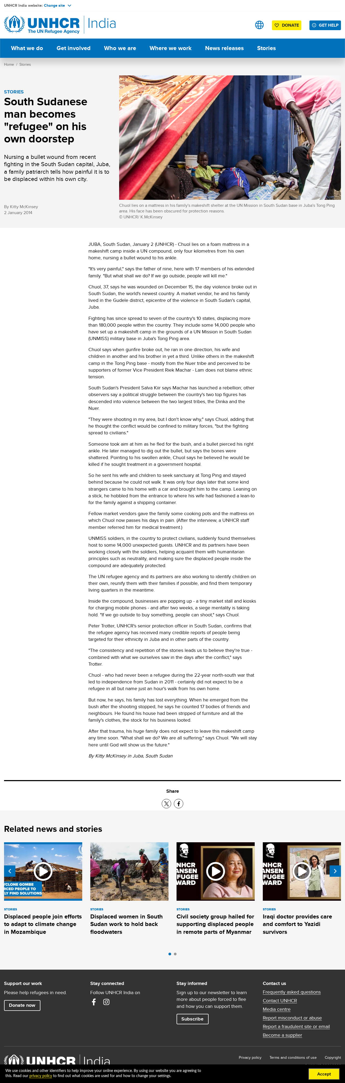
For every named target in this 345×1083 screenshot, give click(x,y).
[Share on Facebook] (178, 803)
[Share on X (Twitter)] (166, 803)
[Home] (42, 24)
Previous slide (9, 871)
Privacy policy (250, 1057)
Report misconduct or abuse (292, 1018)
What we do (27, 48)
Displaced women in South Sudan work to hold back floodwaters (126, 924)
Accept (324, 1074)
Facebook (93, 1001)
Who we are (120, 48)
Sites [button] (259, 24)
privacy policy (40, 1076)
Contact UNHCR (280, 1001)
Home (9, 64)
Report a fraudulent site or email (296, 1026)
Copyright (333, 1057)
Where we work (171, 48)
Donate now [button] (22, 1005)
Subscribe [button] (192, 1018)
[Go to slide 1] (171, 955)
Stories (266, 48)
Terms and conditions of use (293, 1057)
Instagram (106, 1001)
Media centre (277, 1009)
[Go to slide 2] (176, 955)
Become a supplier (282, 1035)
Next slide (335, 871)
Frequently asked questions (292, 992)
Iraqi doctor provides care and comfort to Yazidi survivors (297, 924)
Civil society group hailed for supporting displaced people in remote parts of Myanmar (215, 924)
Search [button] (242, 24)
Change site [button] (54, 5)
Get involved (74, 48)
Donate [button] (290, 25)
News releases (224, 48)
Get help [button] (329, 25)
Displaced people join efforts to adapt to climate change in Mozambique (43, 924)
